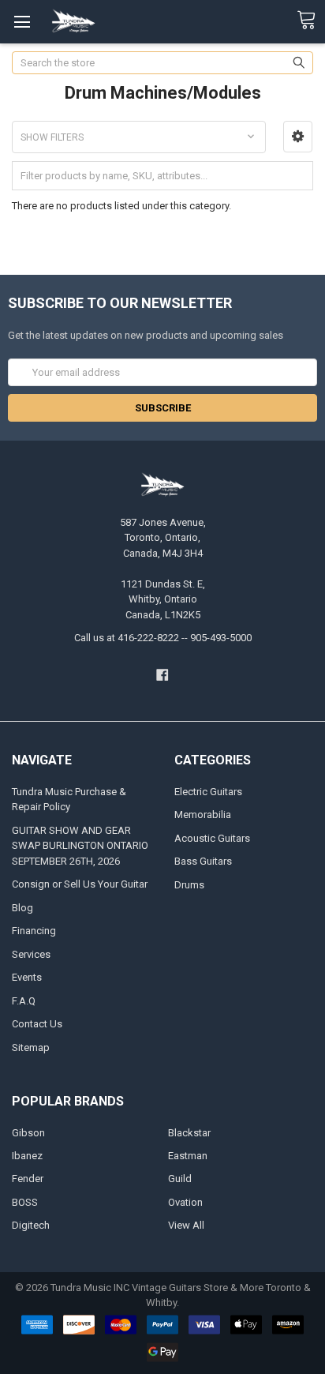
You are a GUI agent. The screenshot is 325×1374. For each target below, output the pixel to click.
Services (31, 954)
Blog (22, 908)
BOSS (25, 1202)
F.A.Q (23, 1001)
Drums (189, 885)
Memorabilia (202, 814)
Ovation (185, 1202)
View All (186, 1225)
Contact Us (37, 1024)
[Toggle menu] (21, 21)
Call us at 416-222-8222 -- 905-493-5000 (163, 638)
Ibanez (27, 1156)
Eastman (187, 1156)
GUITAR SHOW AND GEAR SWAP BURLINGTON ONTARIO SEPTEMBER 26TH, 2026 (80, 845)
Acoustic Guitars (212, 838)
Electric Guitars (208, 792)
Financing (34, 931)
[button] (297, 136)
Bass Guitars (203, 861)
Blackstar (189, 1133)
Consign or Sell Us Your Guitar (80, 884)
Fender (27, 1178)
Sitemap (31, 1047)
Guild (180, 1178)
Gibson (28, 1133)
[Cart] (311, 20)
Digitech (31, 1225)
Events (27, 977)
